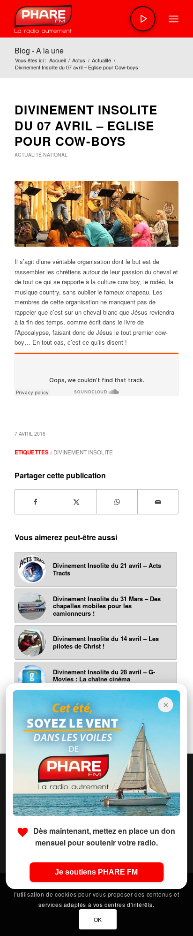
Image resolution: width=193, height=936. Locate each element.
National (55, 154)
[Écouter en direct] (143, 18)
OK (98, 919)
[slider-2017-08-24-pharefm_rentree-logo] (80, 19)
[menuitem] (173, 19)
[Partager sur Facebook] (35, 502)
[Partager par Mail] (158, 502)
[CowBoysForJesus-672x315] (96, 214)
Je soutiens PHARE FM (96, 872)
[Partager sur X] (76, 502)
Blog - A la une (39, 50)
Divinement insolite (83, 452)
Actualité (28, 154)
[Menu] (173, 19)
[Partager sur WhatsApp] (117, 502)
